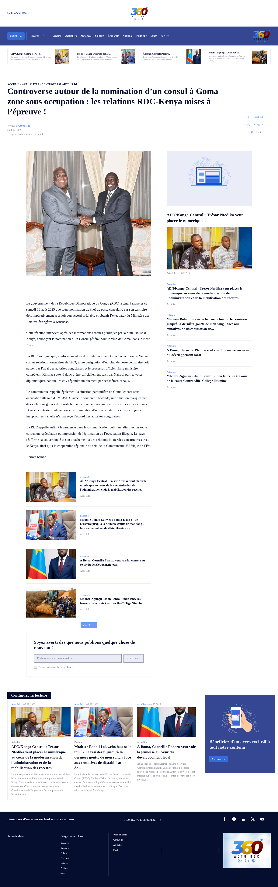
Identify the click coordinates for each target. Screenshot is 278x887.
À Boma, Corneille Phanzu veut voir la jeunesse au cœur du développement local (166, 752)
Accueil (13, 84)
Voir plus (87, 625)
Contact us (118, 839)
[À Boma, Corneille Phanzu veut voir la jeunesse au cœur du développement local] (193, 56)
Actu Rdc (24, 125)
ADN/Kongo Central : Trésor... (26, 53)
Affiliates (117, 845)
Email (115, 850)
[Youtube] (262, 819)
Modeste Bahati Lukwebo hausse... (94, 53)
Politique (84, 515)
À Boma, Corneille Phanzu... (156, 53)
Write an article (120, 834)
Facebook (258, 116)
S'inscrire (134, 658)
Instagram (258, 124)
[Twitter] (251, 132)
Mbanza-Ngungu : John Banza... (224, 52)
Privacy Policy (66, 667)
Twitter (260, 132)
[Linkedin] (243, 819)
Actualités (30, 84)
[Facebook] (248, 117)
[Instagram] (248, 124)
